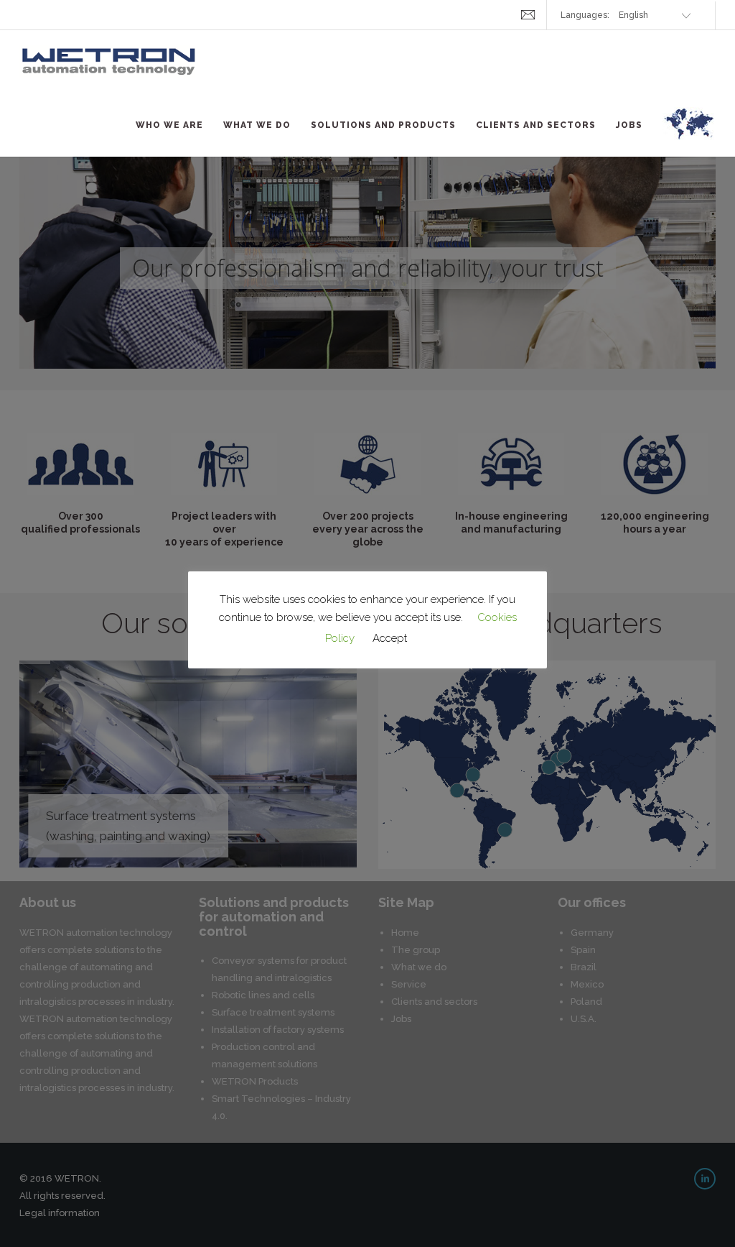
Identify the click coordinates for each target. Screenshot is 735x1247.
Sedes (689, 132)
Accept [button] (390, 638)
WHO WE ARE (169, 125)
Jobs (629, 125)
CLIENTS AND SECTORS (536, 125)
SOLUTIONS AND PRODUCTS (383, 125)
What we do (257, 125)
